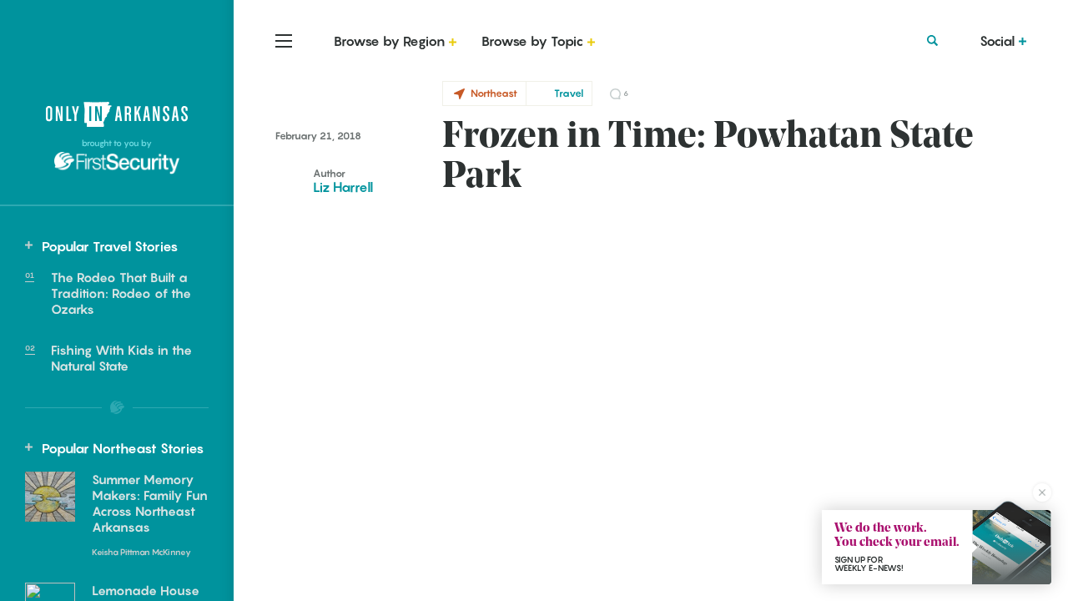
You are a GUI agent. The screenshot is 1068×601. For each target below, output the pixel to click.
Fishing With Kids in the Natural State (121, 357)
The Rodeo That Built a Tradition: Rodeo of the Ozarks (121, 293)
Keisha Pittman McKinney (141, 552)
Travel (568, 93)
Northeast (494, 93)
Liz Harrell (343, 187)
